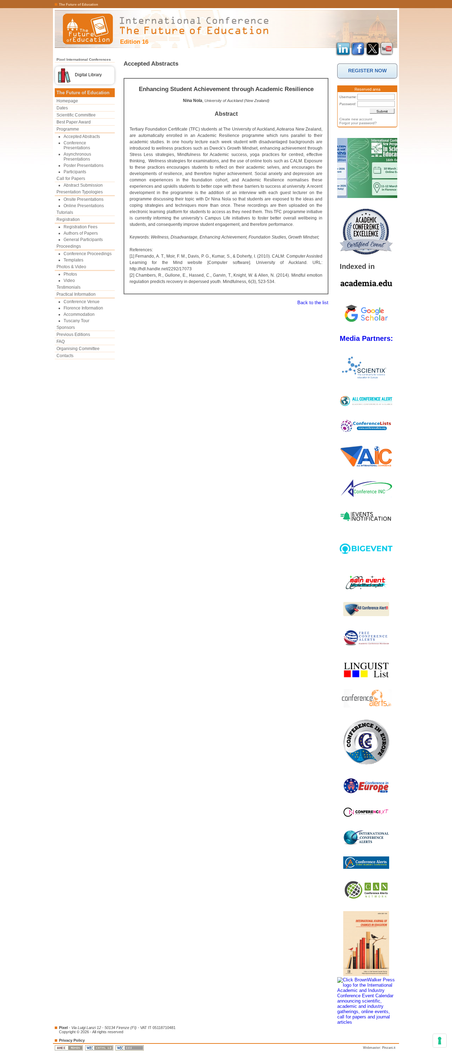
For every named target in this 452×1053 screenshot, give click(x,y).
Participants (75, 171)
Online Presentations (84, 205)
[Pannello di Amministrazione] (69, 1047)
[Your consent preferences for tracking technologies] (439, 1040)
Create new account (355, 119)
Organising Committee (78, 348)
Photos (70, 274)
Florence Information (83, 308)
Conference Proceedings (88, 253)
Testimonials (68, 287)
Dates (62, 108)
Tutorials (64, 212)
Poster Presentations (83, 165)
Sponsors (65, 327)
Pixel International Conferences (83, 59)
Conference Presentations (77, 145)
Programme (67, 129)
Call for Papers (70, 178)
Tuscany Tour (76, 320)
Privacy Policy (72, 1040)
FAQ (60, 341)
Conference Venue (82, 301)
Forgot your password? (358, 123)
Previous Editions (73, 334)
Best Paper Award (73, 122)
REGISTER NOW (367, 70)
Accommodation (79, 314)
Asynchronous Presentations (77, 157)
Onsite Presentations (83, 199)
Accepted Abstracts (82, 136)
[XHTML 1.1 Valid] (99, 1047)
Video (69, 280)
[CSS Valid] (130, 1047)
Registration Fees (80, 226)
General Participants (83, 239)
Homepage (67, 100)
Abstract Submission (83, 185)
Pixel (63, 1027)
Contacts (64, 355)
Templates (73, 260)
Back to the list (312, 302)
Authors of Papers (81, 233)
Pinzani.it (389, 1047)
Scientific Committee (76, 115)
